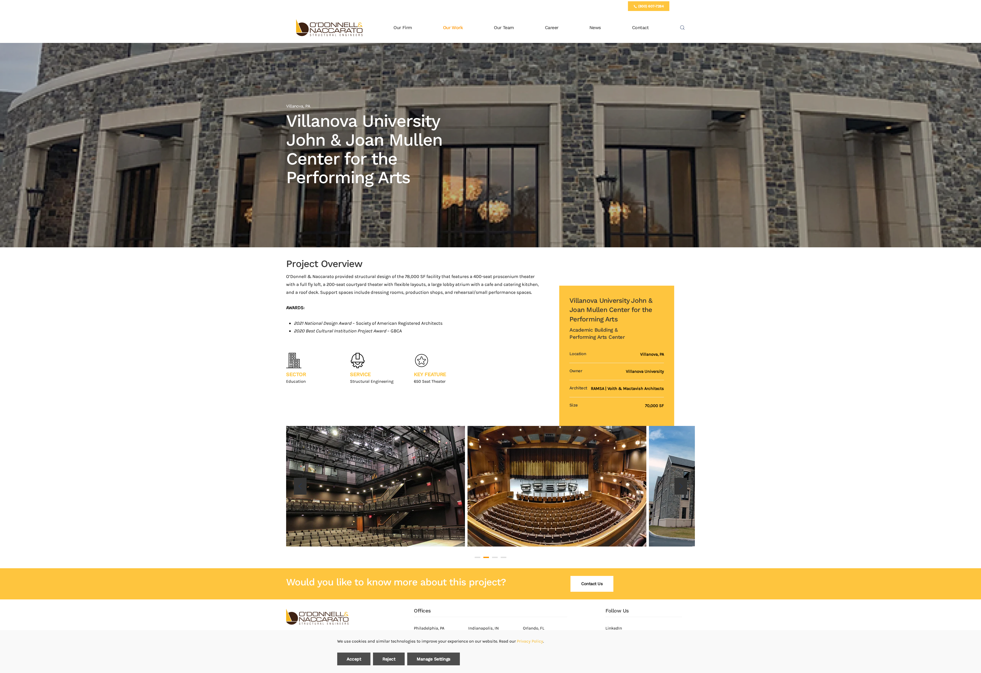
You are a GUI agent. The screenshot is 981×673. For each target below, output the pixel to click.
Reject (388, 659)
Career (551, 27)
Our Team (504, 27)
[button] (682, 27)
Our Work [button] (453, 27)
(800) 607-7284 (650, 6)
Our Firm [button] (402, 27)
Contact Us (592, 583)
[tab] (477, 557)
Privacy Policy (530, 641)
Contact (640, 27)
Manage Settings (433, 659)
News (595, 27)
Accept (354, 659)
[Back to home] (329, 27)
